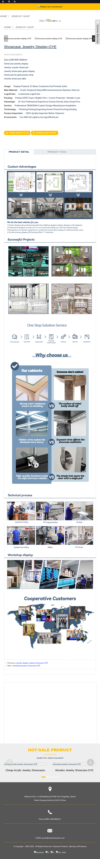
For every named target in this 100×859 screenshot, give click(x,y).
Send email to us (19, 133)
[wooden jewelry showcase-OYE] (74, 764)
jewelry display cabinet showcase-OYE (32, 663)
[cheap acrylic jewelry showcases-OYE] (25, 764)
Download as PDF (46, 133)
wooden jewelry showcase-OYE (74, 770)
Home (3, 16)
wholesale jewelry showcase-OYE (26, 666)
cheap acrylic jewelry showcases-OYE (26, 770)
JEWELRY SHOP (20, 16)
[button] (94, 38)
